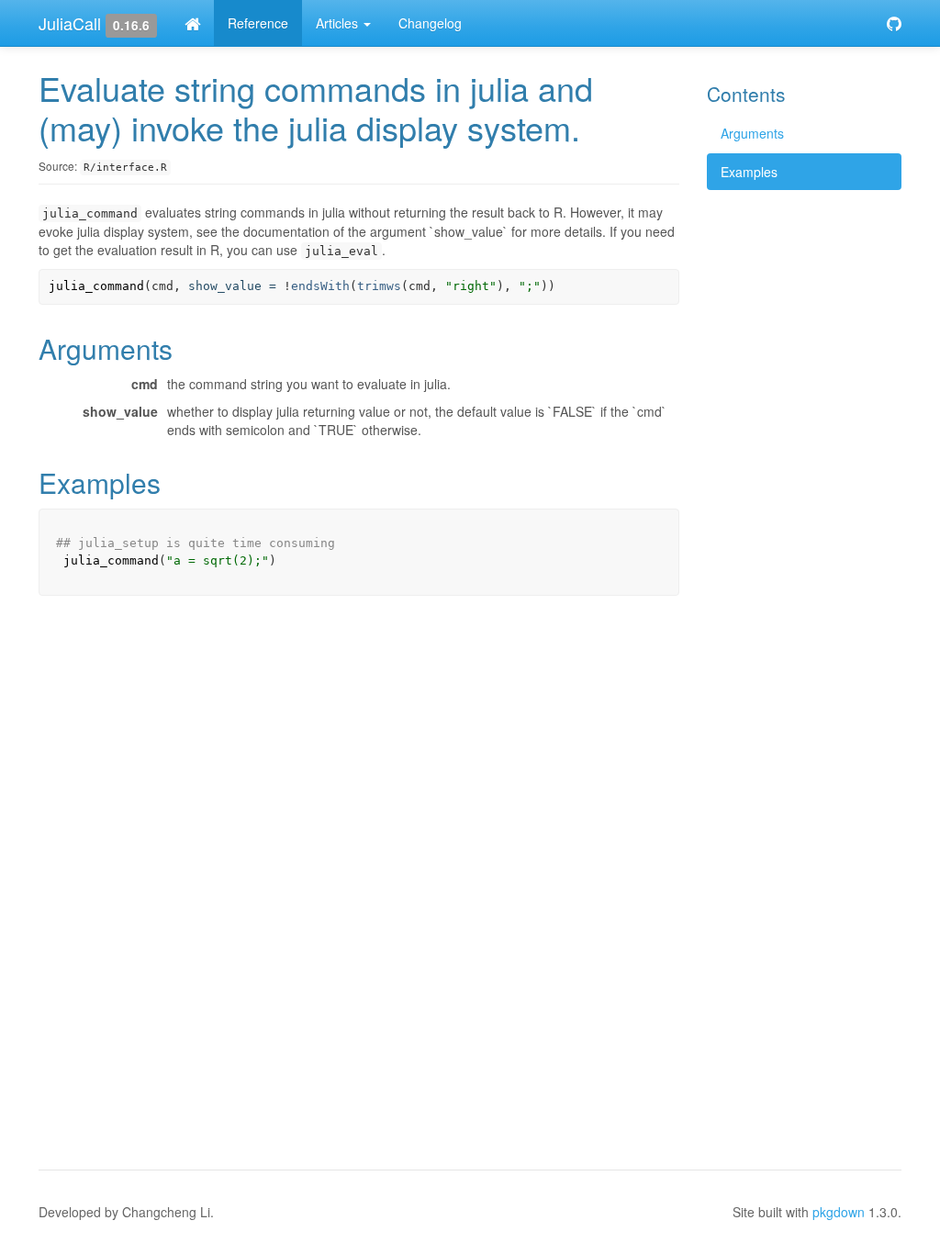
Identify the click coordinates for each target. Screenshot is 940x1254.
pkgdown (838, 1212)
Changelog (430, 23)
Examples (749, 171)
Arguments (752, 133)
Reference (258, 23)
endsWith (320, 286)
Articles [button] (339, 23)
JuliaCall (70, 23)
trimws (379, 286)
